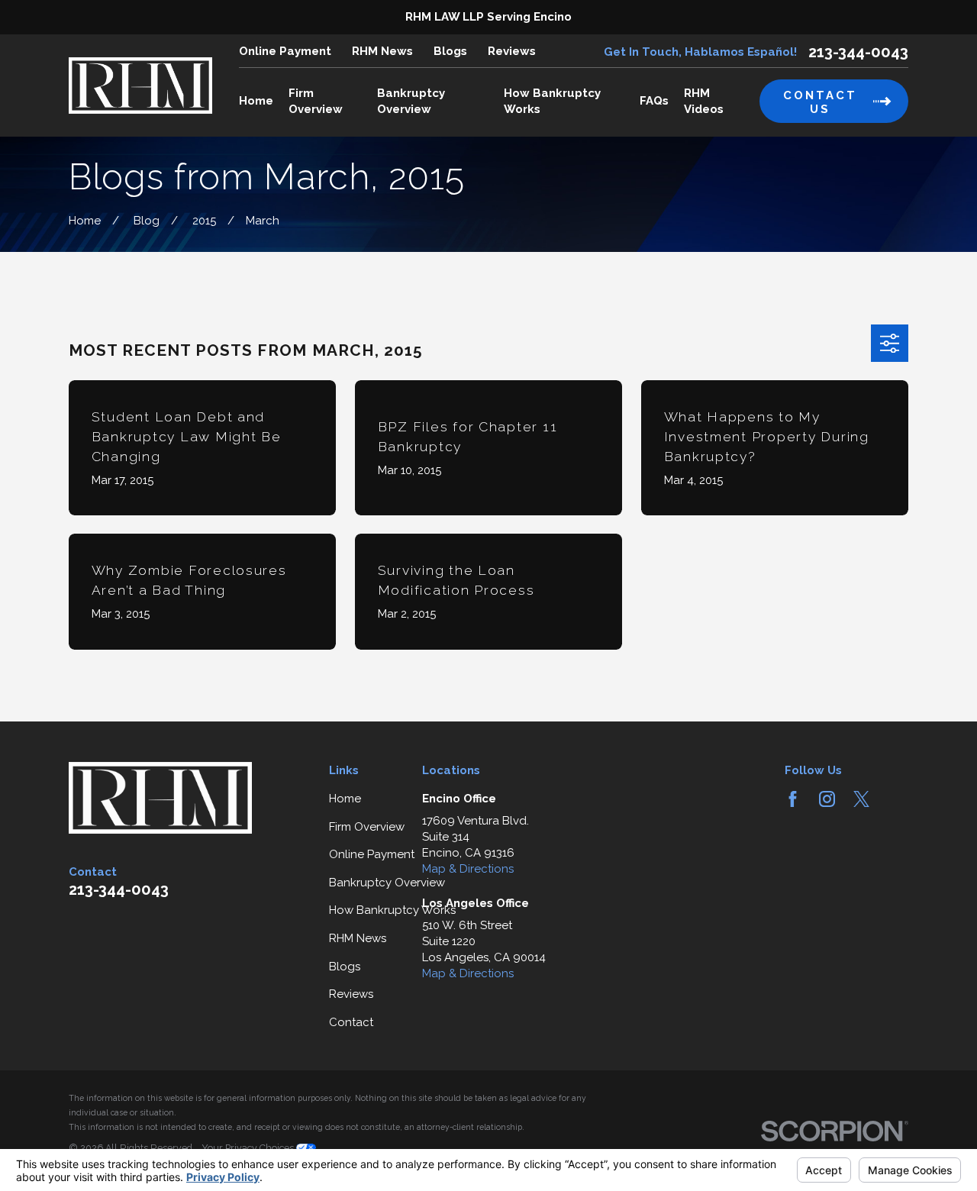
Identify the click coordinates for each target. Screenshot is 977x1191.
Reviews (512, 51)
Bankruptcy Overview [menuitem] (411, 101)
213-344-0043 (858, 52)
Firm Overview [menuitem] (316, 101)
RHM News (382, 51)
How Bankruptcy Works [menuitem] (552, 101)
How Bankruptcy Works (392, 910)
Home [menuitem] (256, 101)
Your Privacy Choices (249, 1148)
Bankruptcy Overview (387, 882)
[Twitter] (861, 799)
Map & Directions (468, 869)
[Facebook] (793, 799)
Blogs (450, 51)
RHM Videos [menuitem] (704, 101)
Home (345, 798)
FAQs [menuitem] (654, 101)
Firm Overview (367, 827)
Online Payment (285, 51)
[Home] (140, 85)
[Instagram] (827, 799)
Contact (351, 1022)
